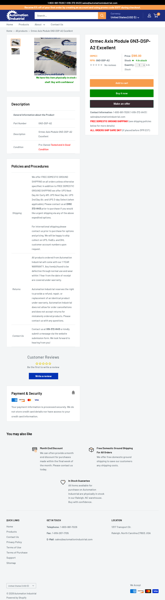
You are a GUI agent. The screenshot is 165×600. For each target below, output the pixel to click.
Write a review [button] (43, 376)
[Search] (102, 15)
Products (24, 24)
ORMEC (93, 55)
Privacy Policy (14, 541)
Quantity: (130, 64)
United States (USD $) (18, 585)
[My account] (149, 15)
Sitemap (11, 562)
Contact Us (57, 24)
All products (22, 31)
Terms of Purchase (17, 552)
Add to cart (122, 82)
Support (11, 557)
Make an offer (121, 105)
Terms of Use (13, 547)
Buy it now (122, 93)
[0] (156, 15)
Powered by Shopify (16, 597)
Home (9, 24)
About (38, 24)
